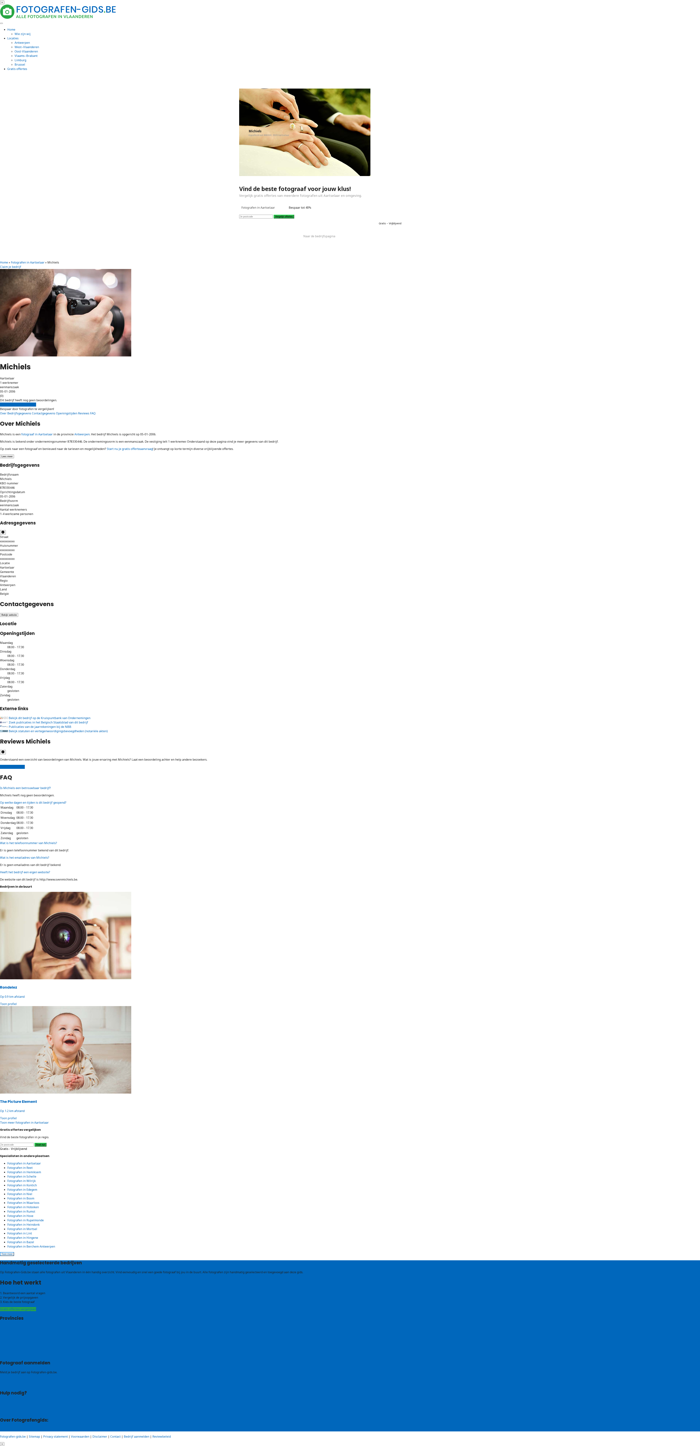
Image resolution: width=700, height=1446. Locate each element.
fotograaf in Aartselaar (37, 434)
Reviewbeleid (161, 1437)
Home (11, 30)
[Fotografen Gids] (58, 18)
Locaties (13, 38)
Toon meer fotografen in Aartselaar (24, 1123)
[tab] (350, 788)
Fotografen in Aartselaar (27, 262)
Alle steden (7, 1354)
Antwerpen (22, 43)
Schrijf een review (12, 767)
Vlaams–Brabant (26, 56)
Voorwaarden (80, 1437)
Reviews (84, 413)
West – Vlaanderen (13, 1332)
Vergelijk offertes (284, 216)
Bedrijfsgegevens (19, 413)
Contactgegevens (44, 413)
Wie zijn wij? (8, 1429)
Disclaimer (99, 1437)
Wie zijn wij (23, 34)
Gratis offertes (17, 69)
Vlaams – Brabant (12, 1341)
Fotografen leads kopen (16, 1379)
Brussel (20, 65)
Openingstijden (67, 413)
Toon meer (7, 1254)
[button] (25, 788)
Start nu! (40, 1144)
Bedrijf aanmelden (13, 1384)
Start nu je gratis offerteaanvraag (130, 449)
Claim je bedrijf (10, 267)
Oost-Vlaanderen (26, 51)
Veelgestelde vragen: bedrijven (21, 1407)
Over (3, 413)
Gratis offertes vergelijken (18, 405)
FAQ (93, 413)
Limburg (20, 60)
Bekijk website (9, 615)
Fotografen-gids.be (13, 1437)
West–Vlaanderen (27, 47)
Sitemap (34, 1437)
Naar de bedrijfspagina (319, 236)
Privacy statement (55, 1437)
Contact (5, 1411)
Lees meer (7, 456)
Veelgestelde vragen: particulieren (23, 1402)
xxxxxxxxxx (7, 541)
